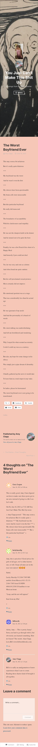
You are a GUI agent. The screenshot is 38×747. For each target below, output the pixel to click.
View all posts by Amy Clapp (12, 442)
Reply (10, 541)
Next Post (29, 456)
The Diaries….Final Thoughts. (14, 452)
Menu (20, 93)
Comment (28, 717)
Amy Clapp (9, 153)
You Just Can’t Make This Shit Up (19, 77)
